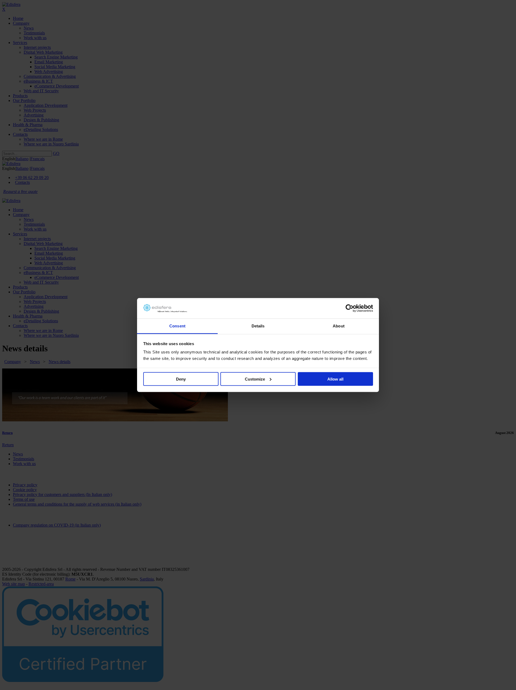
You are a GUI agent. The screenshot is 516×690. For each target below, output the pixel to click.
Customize (255, 379)
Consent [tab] (177, 326)
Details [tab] (258, 326)
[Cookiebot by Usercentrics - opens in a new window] (349, 308)
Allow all (335, 379)
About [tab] (339, 326)
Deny (181, 379)
